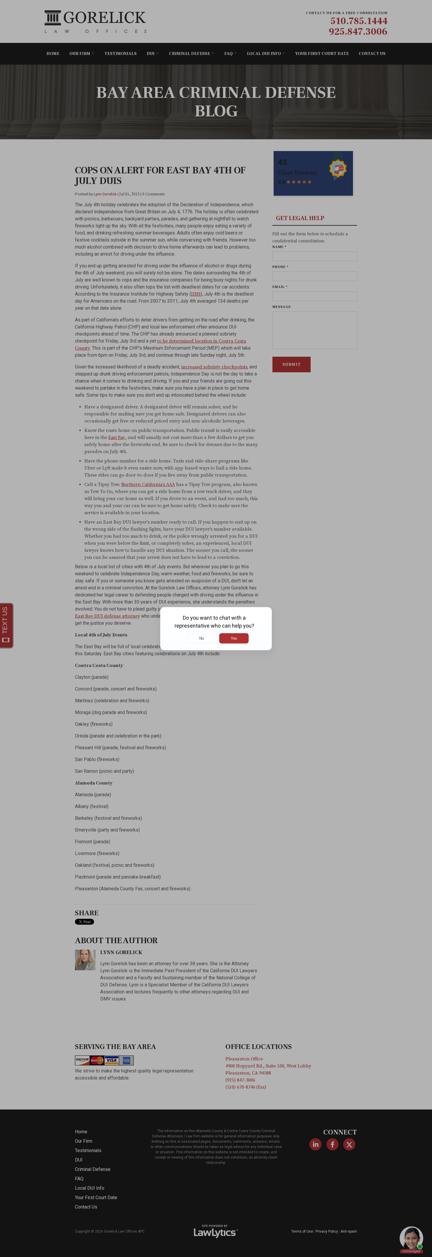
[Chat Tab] (216, 628)
